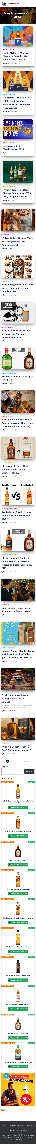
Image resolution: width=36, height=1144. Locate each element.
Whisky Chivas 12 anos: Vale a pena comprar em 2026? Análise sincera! (17, 241)
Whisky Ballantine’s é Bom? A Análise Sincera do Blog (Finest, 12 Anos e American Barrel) (17, 423)
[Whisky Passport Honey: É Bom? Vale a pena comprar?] (18, 729)
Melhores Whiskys (9, 49)
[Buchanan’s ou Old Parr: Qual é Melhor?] (18, 358)
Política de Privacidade (17, 1125)
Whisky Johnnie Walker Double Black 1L (18, 975)
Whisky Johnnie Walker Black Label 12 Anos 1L (18, 918)
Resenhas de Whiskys (9, 186)
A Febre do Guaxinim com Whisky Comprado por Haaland (15, 698)
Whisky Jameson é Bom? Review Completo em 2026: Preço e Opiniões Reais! (17, 193)
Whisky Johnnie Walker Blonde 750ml (18, 947)
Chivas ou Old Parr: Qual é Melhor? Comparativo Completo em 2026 (15, 469)
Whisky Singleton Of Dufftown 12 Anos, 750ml (18, 1062)
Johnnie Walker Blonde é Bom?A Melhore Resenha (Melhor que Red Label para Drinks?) (17, 654)
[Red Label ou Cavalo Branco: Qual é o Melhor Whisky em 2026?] (18, 494)
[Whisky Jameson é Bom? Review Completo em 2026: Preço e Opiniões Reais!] (18, 171)
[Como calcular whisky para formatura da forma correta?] (18, 590)
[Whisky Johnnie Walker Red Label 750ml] (18, 822)
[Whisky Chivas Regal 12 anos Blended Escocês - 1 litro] (18, 791)
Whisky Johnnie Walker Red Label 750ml (18, 831)
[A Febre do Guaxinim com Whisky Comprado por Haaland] (18, 679)
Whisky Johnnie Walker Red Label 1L (18, 889)
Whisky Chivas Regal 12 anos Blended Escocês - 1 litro (18, 802)
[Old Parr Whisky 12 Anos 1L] (18, 851)
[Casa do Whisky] (11, 3)
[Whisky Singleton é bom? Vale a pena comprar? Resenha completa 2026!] (18, 267)
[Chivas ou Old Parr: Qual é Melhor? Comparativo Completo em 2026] (18, 448)
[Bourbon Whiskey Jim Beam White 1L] (18, 995)
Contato (30, 1125)
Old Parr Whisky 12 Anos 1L (18, 860)
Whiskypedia (5, 235)
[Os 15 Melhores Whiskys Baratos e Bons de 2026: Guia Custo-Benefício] (18, 36)
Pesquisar (4, 766)
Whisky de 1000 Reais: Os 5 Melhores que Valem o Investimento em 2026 (15, 334)
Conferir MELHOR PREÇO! (19, 807)
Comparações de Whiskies (9, 373)
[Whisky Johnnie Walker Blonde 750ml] (18, 937)
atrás (14, 63)
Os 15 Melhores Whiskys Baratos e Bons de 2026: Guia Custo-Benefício (16, 56)
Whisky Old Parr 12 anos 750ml (18, 1033)
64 (19, 761)
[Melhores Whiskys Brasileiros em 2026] (18, 129)
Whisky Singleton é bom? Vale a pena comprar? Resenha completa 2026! (17, 288)
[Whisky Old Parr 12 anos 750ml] (18, 1023)
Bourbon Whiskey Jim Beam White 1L (18, 1004)
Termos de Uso (13, 1130)
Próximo (25, 761)
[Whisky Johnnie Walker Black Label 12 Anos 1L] (18, 908)
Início (4, 1125)
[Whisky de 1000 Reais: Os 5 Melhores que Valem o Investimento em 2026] (18, 313)
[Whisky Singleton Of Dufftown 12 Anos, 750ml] (18, 1052)
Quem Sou (24, 1130)
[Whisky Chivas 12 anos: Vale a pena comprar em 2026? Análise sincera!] (18, 220)
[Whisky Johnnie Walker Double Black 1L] (18, 966)
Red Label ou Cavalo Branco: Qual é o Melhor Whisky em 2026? (16, 515)
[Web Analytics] (5, 1110)
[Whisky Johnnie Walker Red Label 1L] (18, 879)
